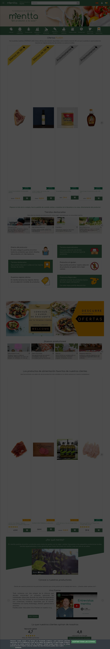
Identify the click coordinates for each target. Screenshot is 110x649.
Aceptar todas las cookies (83, 641)
